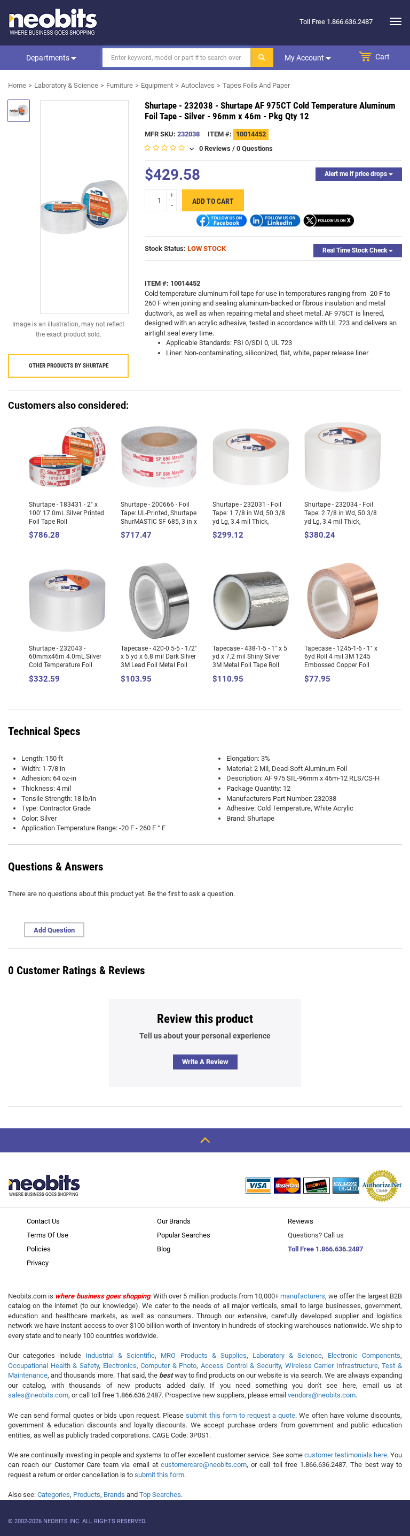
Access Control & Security (241, 1366)
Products (86, 1495)
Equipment (157, 85)
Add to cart (213, 201)
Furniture (119, 85)
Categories (53, 1495)
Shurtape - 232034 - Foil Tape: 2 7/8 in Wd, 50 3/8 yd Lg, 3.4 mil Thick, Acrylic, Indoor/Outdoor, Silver (340, 521)
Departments (48, 58)
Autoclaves (198, 85)
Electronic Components (364, 1355)
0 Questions (254, 148)
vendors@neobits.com (322, 1395)
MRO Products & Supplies (203, 1355)
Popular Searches (183, 1235)
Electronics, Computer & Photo (150, 1366)
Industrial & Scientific (120, 1355)
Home (17, 85)
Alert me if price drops (357, 174)
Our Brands (174, 1221)
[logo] (53, 21)
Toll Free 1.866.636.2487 (325, 1249)
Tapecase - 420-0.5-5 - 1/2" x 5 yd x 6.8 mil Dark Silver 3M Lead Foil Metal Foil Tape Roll (159, 661)
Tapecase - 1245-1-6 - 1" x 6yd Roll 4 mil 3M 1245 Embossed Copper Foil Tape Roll (340, 661)
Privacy (38, 1263)
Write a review (205, 1062)
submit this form (159, 1475)
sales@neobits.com (38, 1395)
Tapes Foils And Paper (256, 85)
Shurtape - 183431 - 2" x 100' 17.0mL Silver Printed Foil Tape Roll (66, 513)
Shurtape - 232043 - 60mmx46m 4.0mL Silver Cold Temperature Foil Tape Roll (65, 661)
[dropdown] (392, 21)
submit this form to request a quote (240, 1415)
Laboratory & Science (66, 85)
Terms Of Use (47, 1235)
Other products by (68, 365)
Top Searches (160, 1495)
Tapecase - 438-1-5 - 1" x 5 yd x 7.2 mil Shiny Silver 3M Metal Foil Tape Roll (249, 657)
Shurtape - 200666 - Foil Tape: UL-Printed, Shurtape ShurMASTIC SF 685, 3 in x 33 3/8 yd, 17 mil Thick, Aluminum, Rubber (159, 521)
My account (305, 58)
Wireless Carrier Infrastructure (331, 1366)
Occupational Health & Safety (53, 1366)
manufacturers (302, 1296)
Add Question (54, 930)
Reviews (300, 1221)
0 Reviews (215, 148)
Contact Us (43, 1221)
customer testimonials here (345, 1455)
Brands (114, 1495)
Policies (39, 1249)
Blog (163, 1249)
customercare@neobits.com (204, 1465)
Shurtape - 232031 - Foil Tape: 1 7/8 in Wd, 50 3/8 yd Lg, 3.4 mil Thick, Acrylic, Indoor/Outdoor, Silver (248, 521)
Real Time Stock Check (355, 250)
